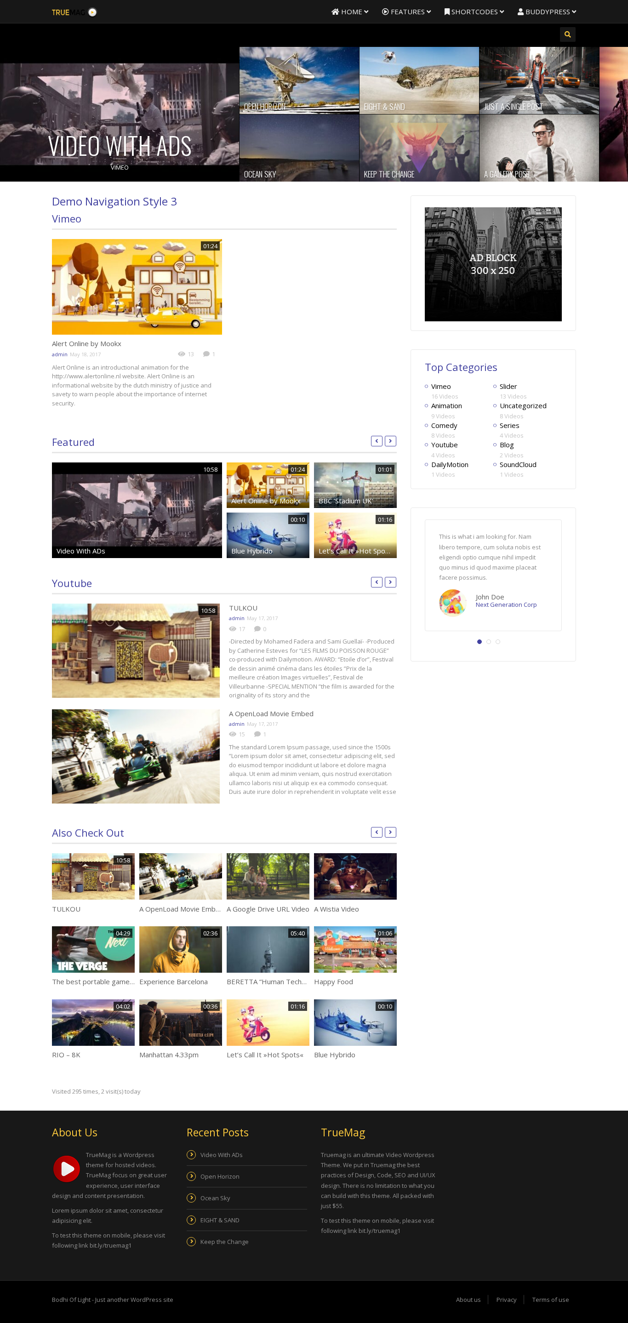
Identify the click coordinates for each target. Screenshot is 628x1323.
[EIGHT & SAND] (419, 80)
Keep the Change (389, 174)
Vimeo (120, 167)
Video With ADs (120, 145)
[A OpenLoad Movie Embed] (136, 756)
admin (60, 354)
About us (468, 1299)
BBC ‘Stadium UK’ (346, 500)
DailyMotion (449, 464)
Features (408, 11)
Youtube (72, 583)
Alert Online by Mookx (86, 343)
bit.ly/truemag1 (110, 1245)
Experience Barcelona (173, 981)
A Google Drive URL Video (268, 908)
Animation (446, 405)
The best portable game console (104, 981)
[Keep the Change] (419, 148)
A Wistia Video (336, 908)
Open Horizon (264, 106)
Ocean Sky (260, 174)
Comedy (444, 425)
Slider (508, 386)
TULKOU (243, 607)
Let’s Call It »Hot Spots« (357, 550)
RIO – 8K (66, 1054)
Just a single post (513, 106)
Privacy (507, 1299)
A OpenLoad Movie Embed (271, 713)
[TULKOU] (136, 651)
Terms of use (550, 1299)
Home (351, 11)
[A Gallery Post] (539, 148)
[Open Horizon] (299, 80)
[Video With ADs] (119, 114)
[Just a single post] (539, 80)
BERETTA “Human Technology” (276, 981)
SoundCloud (518, 464)
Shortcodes (475, 11)
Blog (507, 444)
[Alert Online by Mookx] (137, 287)
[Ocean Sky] (299, 148)
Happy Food (333, 981)
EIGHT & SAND (384, 106)
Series (510, 425)
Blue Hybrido (252, 550)
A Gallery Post (507, 174)
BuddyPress (548, 11)
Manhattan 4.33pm (169, 1054)
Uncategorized (523, 405)
